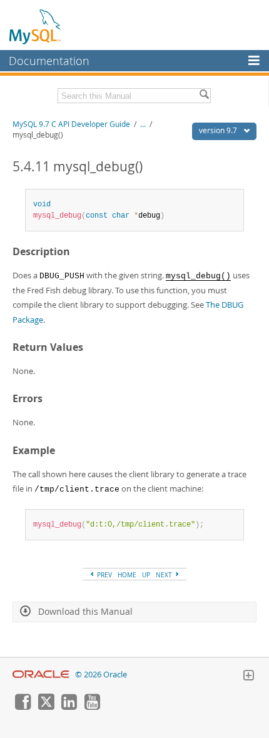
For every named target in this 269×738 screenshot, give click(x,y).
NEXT (165, 574)
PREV (103, 574)
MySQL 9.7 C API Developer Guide (71, 124)
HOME (127, 574)
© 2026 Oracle (101, 674)
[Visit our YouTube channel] (92, 706)
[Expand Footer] (248, 676)
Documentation (49, 60)
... (143, 124)
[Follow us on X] (46, 706)
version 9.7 (219, 130)
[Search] (204, 96)
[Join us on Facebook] (23, 706)
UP (146, 574)
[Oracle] (41, 674)
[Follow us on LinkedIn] (69, 706)
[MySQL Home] (36, 26)
